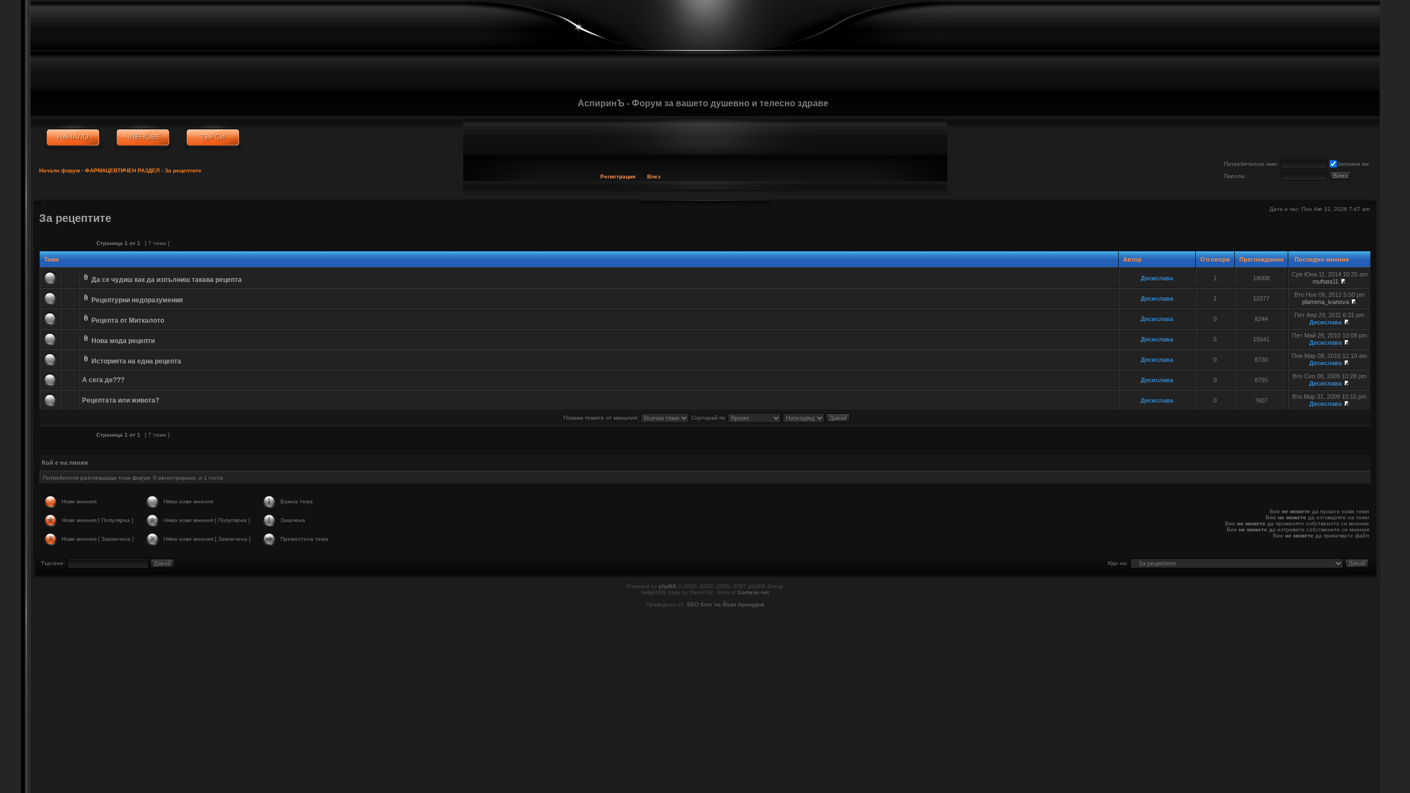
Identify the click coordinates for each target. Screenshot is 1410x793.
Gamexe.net (753, 592)
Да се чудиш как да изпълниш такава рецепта (166, 280)
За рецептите (183, 170)
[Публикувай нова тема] (63, 243)
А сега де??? (103, 380)
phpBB (667, 586)
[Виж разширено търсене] (212, 137)
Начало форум (59, 170)
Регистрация (618, 176)
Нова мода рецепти (123, 341)
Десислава (1157, 278)
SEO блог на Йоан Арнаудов (725, 604)
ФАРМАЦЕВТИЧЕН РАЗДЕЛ (122, 170)
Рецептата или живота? (120, 400)
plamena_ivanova (1325, 301)
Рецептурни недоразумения (137, 300)
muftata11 (1325, 281)
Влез (653, 176)
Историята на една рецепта (136, 361)
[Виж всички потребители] (142, 137)
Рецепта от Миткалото (127, 320)
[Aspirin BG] (73, 137)
